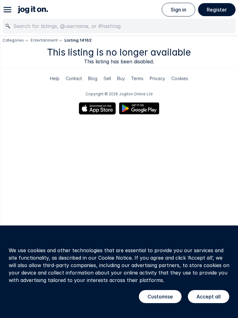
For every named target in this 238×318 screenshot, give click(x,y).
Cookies (179, 78)
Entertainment (44, 40)
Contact (74, 78)
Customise (160, 296)
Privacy (157, 78)
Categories (13, 40)
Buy (121, 78)
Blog (92, 78)
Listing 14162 (78, 40)
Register (217, 10)
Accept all (208, 296)
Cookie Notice (115, 258)
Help (55, 78)
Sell (107, 78)
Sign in (178, 10)
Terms (137, 78)
